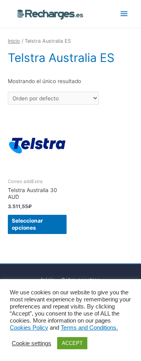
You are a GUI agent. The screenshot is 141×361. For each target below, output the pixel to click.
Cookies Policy (29, 328)
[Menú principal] (124, 14)
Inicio (14, 41)
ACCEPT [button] (72, 343)
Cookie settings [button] (31, 343)
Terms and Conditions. (89, 328)
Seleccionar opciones (27, 224)
